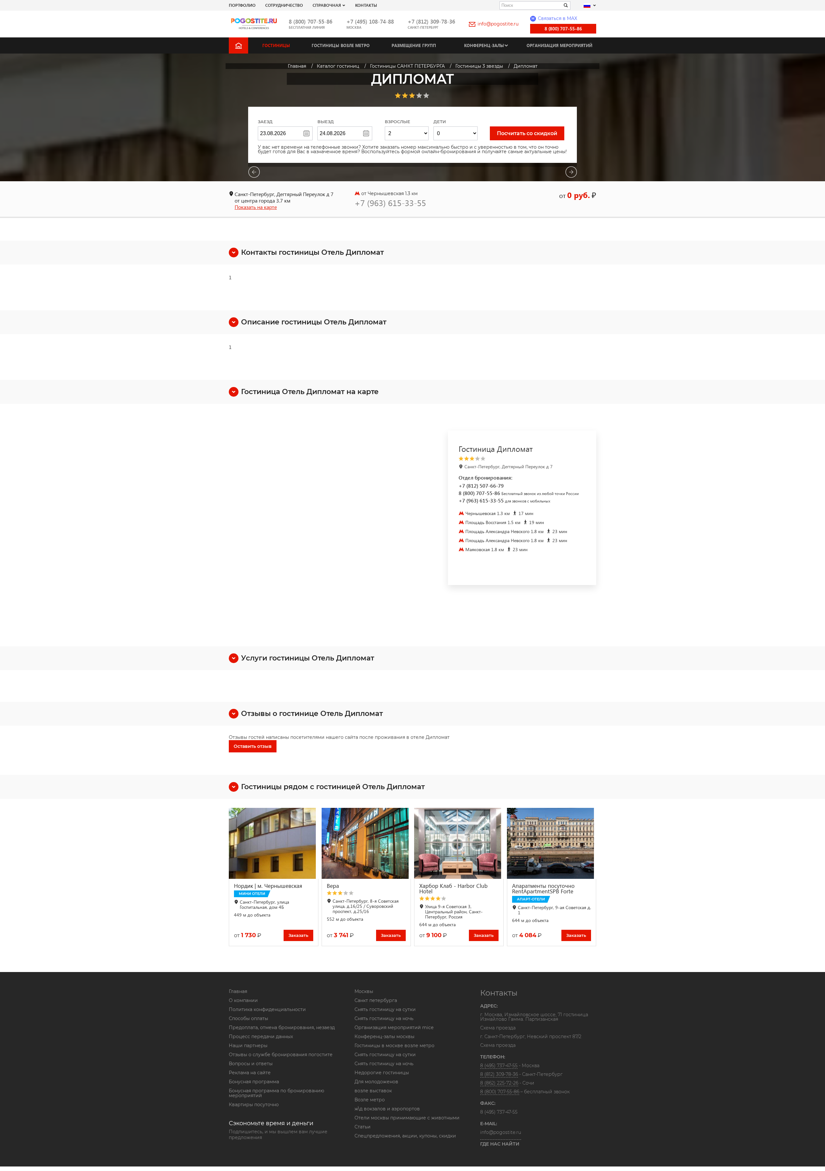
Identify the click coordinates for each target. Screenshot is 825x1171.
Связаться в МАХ (554, 18)
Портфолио (242, 5)
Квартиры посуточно (254, 1104)
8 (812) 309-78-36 (499, 1074)
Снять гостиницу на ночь (383, 1018)
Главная (238, 991)
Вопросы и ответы (251, 1064)
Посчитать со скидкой (527, 133)
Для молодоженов (376, 1082)
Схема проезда (498, 1028)
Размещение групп (414, 45)
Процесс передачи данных (261, 1036)
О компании (243, 1000)
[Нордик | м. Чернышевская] (273, 843)
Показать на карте (256, 206)
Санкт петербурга (375, 1000)
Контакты (366, 5)
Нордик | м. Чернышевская (268, 885)
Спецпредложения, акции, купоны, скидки (405, 1136)
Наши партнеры (248, 1045)
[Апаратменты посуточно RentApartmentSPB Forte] (552, 843)
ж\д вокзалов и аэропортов (387, 1109)
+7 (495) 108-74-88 (370, 21)
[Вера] (366, 843)
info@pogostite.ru (498, 24)
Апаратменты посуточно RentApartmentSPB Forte (543, 888)
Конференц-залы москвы (384, 1036)
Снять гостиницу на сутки (385, 1009)
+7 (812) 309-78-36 (431, 21)
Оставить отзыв (253, 746)
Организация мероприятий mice (393, 1027)
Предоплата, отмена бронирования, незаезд (282, 1027)
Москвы (363, 991)
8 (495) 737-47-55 (499, 1065)
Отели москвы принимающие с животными (407, 1118)
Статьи (362, 1127)
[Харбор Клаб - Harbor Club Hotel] (459, 843)
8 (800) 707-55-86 (310, 21)
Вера (333, 885)
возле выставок (373, 1091)
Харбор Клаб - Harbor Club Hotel (453, 888)
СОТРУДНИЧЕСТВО (284, 5)
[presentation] (254, 173)
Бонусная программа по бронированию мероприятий (276, 1093)
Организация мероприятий (559, 45)
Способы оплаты (248, 1018)
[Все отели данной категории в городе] (521, 458)
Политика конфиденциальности (267, 1009)
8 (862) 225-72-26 (499, 1083)
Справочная (327, 5)
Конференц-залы (484, 45)
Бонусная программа (254, 1082)
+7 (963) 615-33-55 (390, 202)
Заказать (298, 935)
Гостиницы (276, 45)
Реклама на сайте (250, 1073)
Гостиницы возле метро (341, 45)
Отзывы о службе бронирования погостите (281, 1054)
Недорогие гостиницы (381, 1073)
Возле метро (369, 1100)
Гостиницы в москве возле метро (394, 1045)
